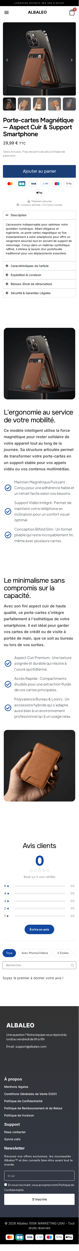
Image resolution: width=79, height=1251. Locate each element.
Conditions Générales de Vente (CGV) (30, 1094)
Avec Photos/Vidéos (35, 953)
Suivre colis (12, 1139)
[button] (6, 12)
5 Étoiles (63, 953)
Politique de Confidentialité (23, 1101)
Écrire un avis (39, 929)
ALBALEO (37, 12)
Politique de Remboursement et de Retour (33, 1108)
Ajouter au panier (39, 171)
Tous (9, 953)
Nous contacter (15, 1132)
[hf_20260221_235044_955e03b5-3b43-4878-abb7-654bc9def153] (39, 59)
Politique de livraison (19, 1115)
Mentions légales (16, 1086)
